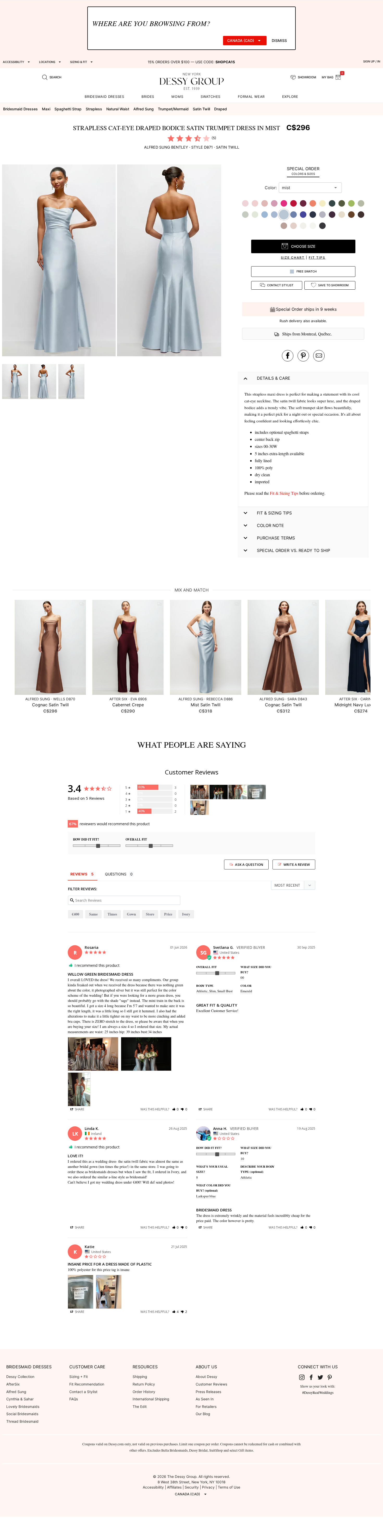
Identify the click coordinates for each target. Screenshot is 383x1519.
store (150, 914)
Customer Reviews (211, 1384)
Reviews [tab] (78, 874)
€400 (75, 914)
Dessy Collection (20, 1377)
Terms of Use (229, 1487)
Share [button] (79, 1109)
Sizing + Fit (78, 1377)
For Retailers (206, 1406)
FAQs (73, 1399)
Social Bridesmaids (22, 1414)
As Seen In (205, 1399)
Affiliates (174, 1487)
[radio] (171, 138)
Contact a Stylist (83, 1392)
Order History (144, 1392)
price (168, 914)
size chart (293, 257)
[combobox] (306, 188)
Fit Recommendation (86, 1384)
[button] (59, 261)
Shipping (140, 1377)
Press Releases (208, 1392)
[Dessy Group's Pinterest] (331, 1377)
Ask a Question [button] (249, 864)
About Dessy (206, 1377)
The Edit (140, 1406)
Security (192, 1487)
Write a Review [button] (296, 864)
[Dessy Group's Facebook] (313, 1377)
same (93, 914)
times (112, 914)
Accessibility (153, 1487)
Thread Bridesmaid (22, 1421)
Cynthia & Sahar (20, 1399)
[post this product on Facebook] (287, 355)
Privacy (208, 1487)
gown (131, 914)
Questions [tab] (115, 874)
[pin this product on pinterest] (303, 355)
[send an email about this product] (319, 355)
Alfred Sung (16, 1392)
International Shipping (151, 1399)
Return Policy (144, 1384)
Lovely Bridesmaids (22, 1406)
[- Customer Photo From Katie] (257, 792)
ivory (186, 914)
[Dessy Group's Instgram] (304, 1377)
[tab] (303, 170)
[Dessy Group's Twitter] (322, 1377)
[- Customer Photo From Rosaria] (199, 792)
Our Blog (203, 1414)
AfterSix (13, 1384)
